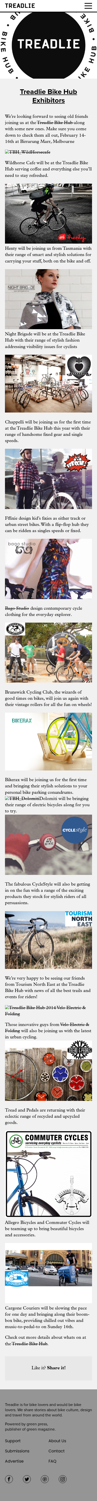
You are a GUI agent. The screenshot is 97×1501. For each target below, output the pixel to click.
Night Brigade (18, 334)
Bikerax (12, 780)
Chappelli (14, 422)
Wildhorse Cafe (20, 163)
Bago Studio (17, 609)
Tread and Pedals (22, 1110)
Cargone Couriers (22, 1308)
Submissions (17, 1451)
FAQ (52, 1461)
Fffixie (11, 518)
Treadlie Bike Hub (55, 123)
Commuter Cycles (63, 1223)
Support (13, 1441)
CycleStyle (42, 884)
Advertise (14, 1461)
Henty (11, 249)
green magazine (41, 1429)
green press (37, 1424)
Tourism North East (35, 985)
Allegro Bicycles (20, 1223)
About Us (57, 1441)
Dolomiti (48, 799)
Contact (56, 1451)
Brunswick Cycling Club (28, 692)
